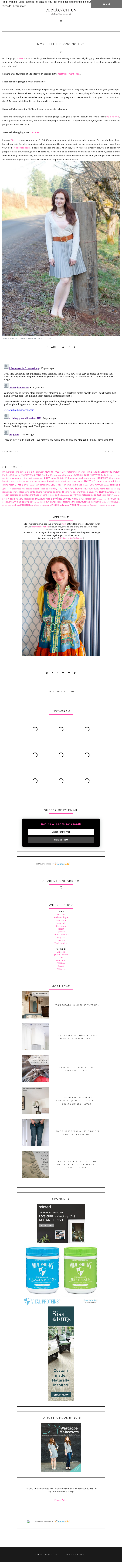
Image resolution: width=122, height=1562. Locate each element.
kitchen (16, 491)
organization (15, 495)
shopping (114, 498)
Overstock (61, 926)
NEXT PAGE (112, 452)
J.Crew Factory (61, 954)
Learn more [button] (19, 6)
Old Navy (61, 963)
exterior (44, 484)
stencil (53, 501)
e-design (31, 485)
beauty (93, 478)
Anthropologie (61, 917)
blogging (6, 481)
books (26, 481)
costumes (78, 481)
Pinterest (35, 132)
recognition (29, 498)
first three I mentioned (68, 73)
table (65, 501)
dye (26, 484)
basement (73, 478)
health (36, 488)
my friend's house (86, 492)
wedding (75, 504)
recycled (40, 498)
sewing (56, 498)
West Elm (61, 940)
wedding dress (98, 504)
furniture (99, 484)
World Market (61, 943)
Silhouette (15, 475)
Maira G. (82, 1554)
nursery (110, 491)
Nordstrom (61, 960)
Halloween (39, 472)
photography (86, 494)
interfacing (115, 489)
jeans (5, 491)
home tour (105, 488)
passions (65, 495)
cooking (70, 481)
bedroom (102, 478)
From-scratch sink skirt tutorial (76, 1005)
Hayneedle (61, 923)
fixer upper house (40, 526)
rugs (48, 498)
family (58, 484)
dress (19, 484)
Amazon (61, 914)
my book (73, 492)
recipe (19, 498)
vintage (54, 504)
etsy (37, 484)
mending (52, 491)
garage (106, 485)
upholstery (35, 504)
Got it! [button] (106, 4)
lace (22, 491)
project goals (8, 498)
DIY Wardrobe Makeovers (14, 472)
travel (18, 504)
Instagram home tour (76, 472)
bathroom (84, 478)
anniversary (8, 478)
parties (58, 494)
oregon (5, 494)
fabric (51, 484)
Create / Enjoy (52, 1554)
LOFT (61, 957)
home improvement (87, 488)
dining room (8, 484)
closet (63, 481)
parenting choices (46, 495)
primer (117, 495)
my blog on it (112, 116)
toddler (105, 502)
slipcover (6, 501)
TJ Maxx (61, 931)
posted (20, 58)
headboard (27, 488)
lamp (27, 492)
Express (61, 951)
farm (64, 484)
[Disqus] (60, 402)
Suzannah (38, 338)
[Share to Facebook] (69, 347)
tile (99, 501)
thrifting (94, 501)
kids (10, 491)
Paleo (116, 471)
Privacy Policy (61, 1500)
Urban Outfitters (61, 934)
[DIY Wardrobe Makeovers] (61, 1471)
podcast (97, 494)
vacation (45, 504)
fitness (78, 484)
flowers (85, 485)
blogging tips (16, 481)
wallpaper (64, 504)
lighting (33, 491)
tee (70, 501)
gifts (4, 488)
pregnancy (108, 494)
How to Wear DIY (55, 471)
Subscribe (61, 839)
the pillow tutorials (81, 501)
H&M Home (61, 920)
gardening (115, 484)
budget (50, 481)
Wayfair (61, 937)
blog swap (114, 478)
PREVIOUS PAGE (13, 452)
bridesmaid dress (38, 481)
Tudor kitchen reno (110, 475)
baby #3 (63, 478)
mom (63, 523)
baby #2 (55, 478)
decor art (109, 481)
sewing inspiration (87, 498)
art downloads (36, 478)
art (27, 478)
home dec (66, 488)
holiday (53, 488)
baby (47, 478)
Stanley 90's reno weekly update (58, 475)
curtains (100, 481)
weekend (110, 504)
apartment (20, 478)
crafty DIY (90, 481)
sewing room (102, 499)
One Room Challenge (99, 471)
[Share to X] (63, 347)
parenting (33, 494)
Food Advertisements (43, 864)
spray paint (27, 501)
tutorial (25, 504)
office (117, 492)
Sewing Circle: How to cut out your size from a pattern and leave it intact (76, 1165)
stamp (36, 502)
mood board (63, 492)
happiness (16, 488)
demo (117, 481)
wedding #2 (85, 505)
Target (61, 928)
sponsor (16, 501)
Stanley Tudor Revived (87, 475)
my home (100, 491)
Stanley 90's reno (31, 475)
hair (9, 489)
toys (13, 505)
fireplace (71, 484)
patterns (75, 494)
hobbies (44, 488)
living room (42, 491)
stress (60, 501)
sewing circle (70, 498)
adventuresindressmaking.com (19, 338)
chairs (58, 481)
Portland (6, 475)
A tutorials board (22, 147)
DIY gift (30, 471)
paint (25, 494)
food (91, 484)
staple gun (44, 501)
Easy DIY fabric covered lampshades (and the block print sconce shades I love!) (77, 1101)
